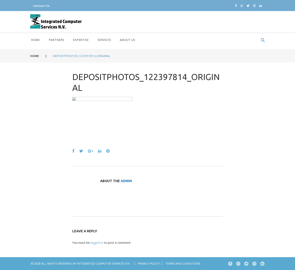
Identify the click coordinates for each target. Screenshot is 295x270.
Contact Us (41, 6)
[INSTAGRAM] (254, 264)
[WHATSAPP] (238, 264)
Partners (56, 40)
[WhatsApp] (241, 6)
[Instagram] (254, 6)
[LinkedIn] (260, 6)
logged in (97, 243)
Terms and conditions (182, 263)
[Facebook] (236, 6)
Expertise (80, 40)
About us (127, 40)
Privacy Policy (149, 263)
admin (126, 181)
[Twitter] (248, 6)
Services (104, 40)
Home (35, 40)
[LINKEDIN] (262, 264)
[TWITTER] (246, 264)
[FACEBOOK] (230, 264)
